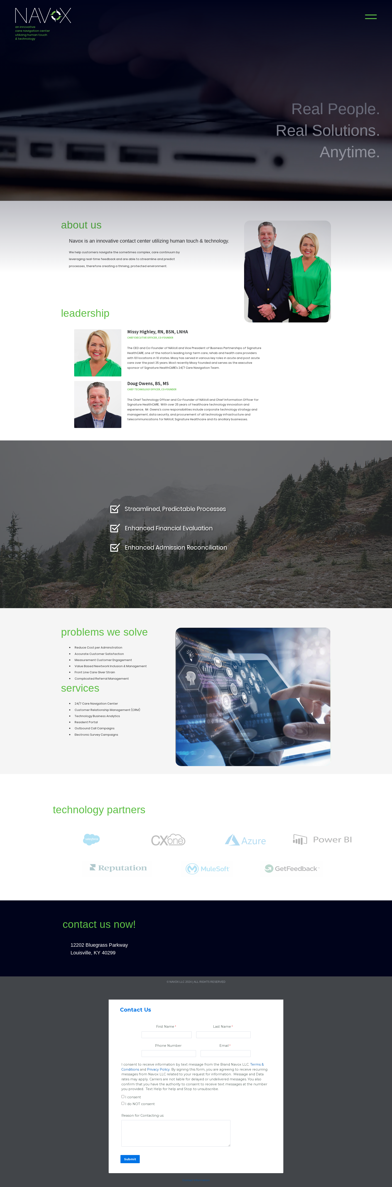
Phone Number (168, 1046)
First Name (165, 1027)
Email (224, 1046)
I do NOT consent (140, 1104)
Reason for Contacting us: (142, 1115)
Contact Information (196, 1180)
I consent (133, 1097)
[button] (371, 17)
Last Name (222, 1027)
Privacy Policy (158, 1069)
